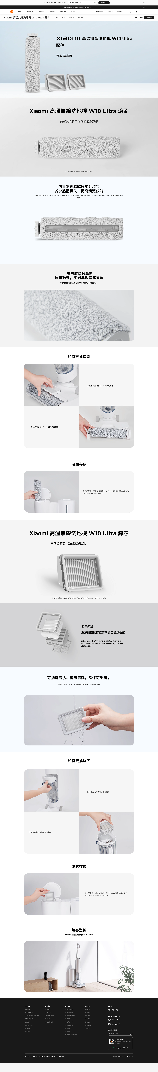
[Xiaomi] (11, 11)
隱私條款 (87, 1016)
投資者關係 (88, 1025)
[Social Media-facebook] (109, 1009)
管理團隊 (87, 1012)
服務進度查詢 (69, 1022)
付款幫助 (47, 1009)
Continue (104, 2)
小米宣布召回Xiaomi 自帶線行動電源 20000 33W (77, 7)
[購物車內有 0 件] (137, 11)
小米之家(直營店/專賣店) (32, 1016)
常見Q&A (48, 1012)
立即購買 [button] (149, 17)
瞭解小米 (87, 1009)
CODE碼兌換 (29, 1012)
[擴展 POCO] (76, 11)
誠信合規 (87, 1022)
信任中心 (87, 1028)
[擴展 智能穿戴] (45, 11)
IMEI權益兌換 (29, 1019)
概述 (57, 17)
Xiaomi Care (29, 1025)
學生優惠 (27, 1032)
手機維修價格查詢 (70, 1016)
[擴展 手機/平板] (34, 11)
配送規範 (67, 1028)
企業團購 (27, 1022)
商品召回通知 (69, 1009)
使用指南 (67, 1019)
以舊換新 (27, 1028)
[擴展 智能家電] (56, 11)
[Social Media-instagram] (113, 1009)
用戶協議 (87, 1019)
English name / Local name (121, 1056)
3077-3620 (114, 1024)
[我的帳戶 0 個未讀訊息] (144, 11)
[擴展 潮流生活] (67, 11)
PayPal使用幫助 (49, 1016)
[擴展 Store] (22, 11)
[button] (144, 3)
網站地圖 (61, 1056)
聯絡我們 (47, 1019)
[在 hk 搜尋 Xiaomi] (130, 11)
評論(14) (71, 17)
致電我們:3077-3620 (71, 1035)
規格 (63, 17)
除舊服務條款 (49, 1022)
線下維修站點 (69, 1012)
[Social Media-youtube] (117, 1009)
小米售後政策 (69, 1025)
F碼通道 (80, 17)
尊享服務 (67, 1032)
